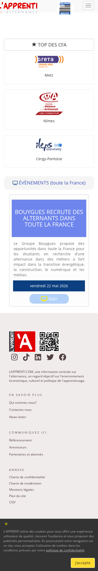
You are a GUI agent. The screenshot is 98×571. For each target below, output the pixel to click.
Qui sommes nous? (23, 381)
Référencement (20, 419)
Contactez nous (20, 388)
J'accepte (82, 562)
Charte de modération (25, 462)
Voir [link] (52, 277)
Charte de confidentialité (27, 456)
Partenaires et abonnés (26, 433)
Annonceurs (18, 426)
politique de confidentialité (65, 550)
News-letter (17, 396)
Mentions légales (21, 468)
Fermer (6, 523)
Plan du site (17, 474)
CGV (12, 481)
